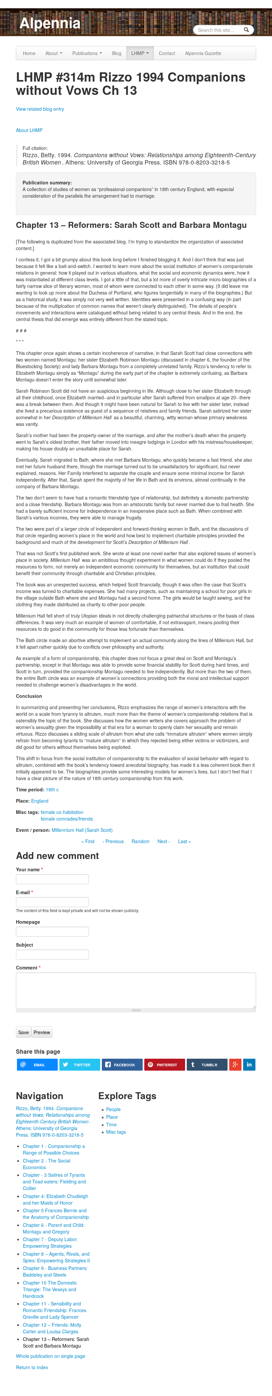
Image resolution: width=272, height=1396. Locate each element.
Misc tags (116, 1131)
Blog (116, 53)
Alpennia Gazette (203, 53)
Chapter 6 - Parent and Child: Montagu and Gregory (54, 1228)
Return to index (32, 1367)
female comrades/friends (67, 818)
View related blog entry (40, 108)
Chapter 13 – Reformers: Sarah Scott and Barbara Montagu (56, 1342)
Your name (29, 869)
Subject (24, 944)
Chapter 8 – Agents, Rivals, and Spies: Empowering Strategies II (56, 1257)
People (113, 1109)
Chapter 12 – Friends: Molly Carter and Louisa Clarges (52, 1328)
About (52, 53)
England (39, 800)
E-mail (24, 892)
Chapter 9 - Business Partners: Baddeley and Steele (55, 1271)
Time (111, 1124)
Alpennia (50, 22)
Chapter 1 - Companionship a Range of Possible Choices (54, 1149)
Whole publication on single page (50, 1356)
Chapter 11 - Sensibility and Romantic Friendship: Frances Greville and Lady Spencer (54, 1310)
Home (29, 53)
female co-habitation (62, 812)
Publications (85, 53)
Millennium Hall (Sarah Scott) (82, 830)
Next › (164, 841)
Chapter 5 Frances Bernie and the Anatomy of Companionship (56, 1213)
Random (141, 841)
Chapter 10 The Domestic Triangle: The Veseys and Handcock (50, 1289)
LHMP (138, 53)
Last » (184, 841)
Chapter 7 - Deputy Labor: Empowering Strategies (50, 1242)
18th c (52, 789)
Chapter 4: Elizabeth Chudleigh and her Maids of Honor (55, 1199)
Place (112, 1116)
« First (88, 841)
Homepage (28, 921)
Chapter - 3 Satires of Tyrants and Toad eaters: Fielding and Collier (54, 1181)
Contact (167, 53)
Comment (28, 967)
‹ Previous (113, 841)
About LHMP (29, 130)
